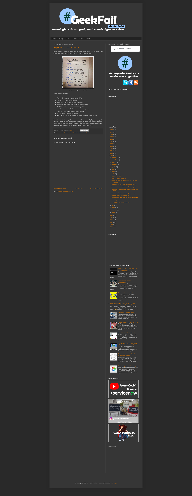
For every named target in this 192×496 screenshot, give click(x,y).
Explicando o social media (66, 47)
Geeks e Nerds (78, 38)
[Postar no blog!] (83, 130)
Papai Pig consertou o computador (121, 200)
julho (113, 169)
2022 (111, 139)
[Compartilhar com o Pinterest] (88, 130)
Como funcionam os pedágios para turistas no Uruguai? (127, 269)
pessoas (79, 132)
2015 (111, 155)
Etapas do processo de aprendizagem (124, 281)
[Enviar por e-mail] (81, 130)
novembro (115, 160)
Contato (88, 38)
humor (70, 132)
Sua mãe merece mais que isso (120, 195)
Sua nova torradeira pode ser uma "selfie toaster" (125, 197)
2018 (111, 148)
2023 (111, 137)
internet (74, 132)
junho (113, 171)
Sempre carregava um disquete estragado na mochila (126, 354)
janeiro (114, 212)
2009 (111, 227)
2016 (111, 153)
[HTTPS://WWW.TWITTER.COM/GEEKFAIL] (125, 84)
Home (54, 38)
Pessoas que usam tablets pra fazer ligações (124, 187)
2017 (111, 151)
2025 (111, 132)
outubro (114, 162)
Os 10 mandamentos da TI (125, 293)
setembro (114, 164)
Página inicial (78, 188)
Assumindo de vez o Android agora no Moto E (124, 193)
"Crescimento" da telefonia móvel (121, 202)
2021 (111, 141)
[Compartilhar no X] (85, 130)
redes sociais (85, 132)
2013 (111, 217)
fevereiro (114, 210)
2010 (111, 224)
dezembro (115, 157)
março (113, 207)
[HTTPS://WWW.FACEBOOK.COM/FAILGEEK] (130, 84)
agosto (114, 167)
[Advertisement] (123, 110)
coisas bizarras (64, 132)
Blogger (114, 483)
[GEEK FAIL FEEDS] (136, 84)
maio (113, 174)
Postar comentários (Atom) (65, 191)
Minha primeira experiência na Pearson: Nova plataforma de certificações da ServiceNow (122, 304)
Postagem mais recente (60, 188)
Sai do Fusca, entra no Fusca (126, 312)
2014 (111, 215)
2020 (111, 144)
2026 (111, 129)
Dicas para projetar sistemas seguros (128, 366)
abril (113, 205)
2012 (111, 220)
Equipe (68, 38)
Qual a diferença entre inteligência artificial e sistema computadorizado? (128, 344)
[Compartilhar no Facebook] (86, 130)
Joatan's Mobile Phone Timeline (127, 333)
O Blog (61, 38)
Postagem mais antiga (96, 188)
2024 (111, 134)
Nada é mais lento (116, 176)
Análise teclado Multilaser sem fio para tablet (124, 184)
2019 (111, 146)
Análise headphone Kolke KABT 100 (128, 322)
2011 (111, 222)
